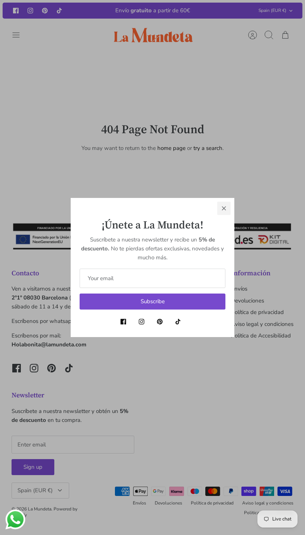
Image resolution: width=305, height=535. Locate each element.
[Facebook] (123, 321)
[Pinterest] (159, 321)
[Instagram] (141, 321)
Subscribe (153, 301)
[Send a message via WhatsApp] (15, 519)
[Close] (224, 208)
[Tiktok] (178, 321)
